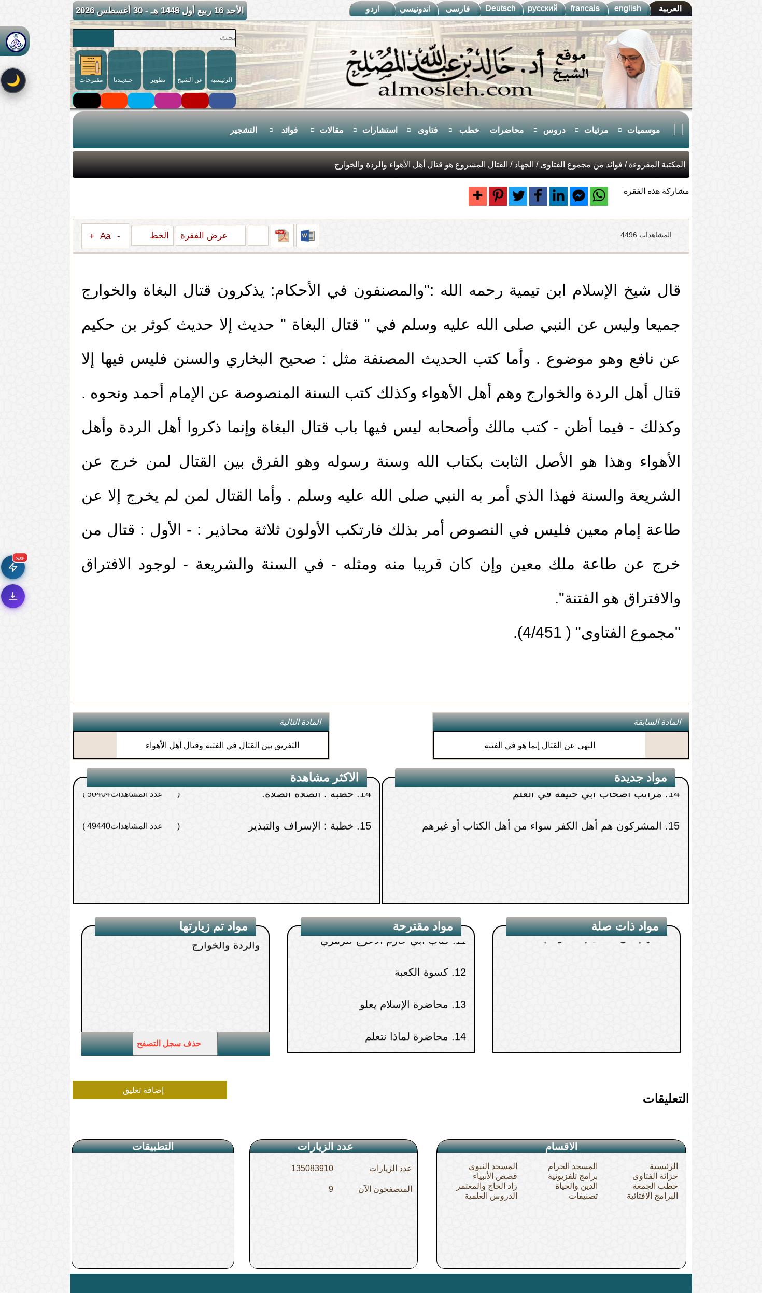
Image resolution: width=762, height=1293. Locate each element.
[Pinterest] (498, 196)
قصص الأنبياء (495, 1176)
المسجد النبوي (493, 1166)
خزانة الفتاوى (655, 1176)
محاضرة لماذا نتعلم (406, 970)
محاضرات (507, 129)
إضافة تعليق (144, 1090)
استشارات (380, 129)
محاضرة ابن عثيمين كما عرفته (382, 1002)
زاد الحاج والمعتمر (486, 1186)
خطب (469, 129)
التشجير (243, 129)
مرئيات (596, 129)
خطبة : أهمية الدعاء (316, 886)
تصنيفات (583, 1195)
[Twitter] (518, 196)
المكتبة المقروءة (657, 164)
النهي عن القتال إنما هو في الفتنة (539, 745)
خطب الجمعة (655, 1186)
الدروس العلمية (490, 1195)
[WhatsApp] (599, 196)
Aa (105, 236)
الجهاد (524, 164)
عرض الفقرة (205, 235)
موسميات (643, 129)
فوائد (289, 129)
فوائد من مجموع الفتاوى (581, 164)
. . (76, 1283)
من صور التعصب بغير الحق (609, 886)
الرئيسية (664, 1166)
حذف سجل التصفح (170, 1043)
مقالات (332, 129)
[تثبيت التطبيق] (13, 596)
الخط (158, 235)
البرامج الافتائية (652, 1195)
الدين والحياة (576, 1186)
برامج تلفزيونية (573, 1176)
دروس (554, 129)
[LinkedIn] (558, 196)
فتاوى (428, 129)
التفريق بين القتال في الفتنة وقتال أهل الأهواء (222, 745)
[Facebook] (538, 196)
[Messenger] (579, 196)
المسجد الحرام (573, 1166)
